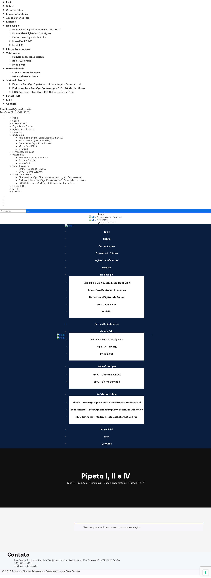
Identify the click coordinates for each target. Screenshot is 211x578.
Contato (11, 103)
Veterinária (13, 52)
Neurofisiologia (15, 68)
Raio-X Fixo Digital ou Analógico (31, 33)
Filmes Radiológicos (18, 49)
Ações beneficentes (17, 17)
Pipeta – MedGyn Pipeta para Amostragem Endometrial (46, 84)
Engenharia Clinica (17, 13)
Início (9, 2)
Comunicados (14, 10)
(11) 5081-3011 (107, 222)
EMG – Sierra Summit (25, 76)
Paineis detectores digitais (28, 56)
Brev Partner (73, 571)
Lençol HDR (13, 95)
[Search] (28, 211)
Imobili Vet (18, 64)
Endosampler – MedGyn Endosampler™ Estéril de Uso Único (48, 88)
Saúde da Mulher (16, 80)
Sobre (9, 6)
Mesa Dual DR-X (22, 41)
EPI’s (9, 99)
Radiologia (12, 25)
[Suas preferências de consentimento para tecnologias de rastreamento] (206, 573)
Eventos (11, 21)
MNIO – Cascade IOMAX (26, 72)
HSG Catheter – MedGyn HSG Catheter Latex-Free (43, 91)
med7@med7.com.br (20, 109)
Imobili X (17, 45)
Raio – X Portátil (22, 60)
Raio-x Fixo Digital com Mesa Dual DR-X (36, 29)
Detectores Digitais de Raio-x (30, 37)
